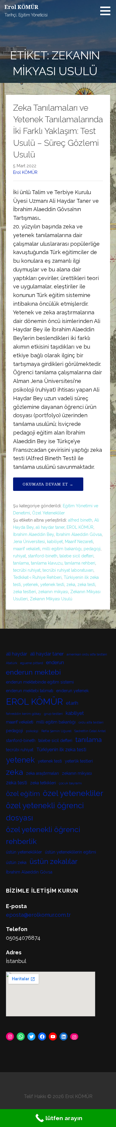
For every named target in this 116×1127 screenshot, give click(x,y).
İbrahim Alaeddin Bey (33, 534)
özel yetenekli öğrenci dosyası (45, 811)
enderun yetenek (72, 690)
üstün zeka (16, 862)
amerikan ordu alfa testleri (87, 654)
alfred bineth (80, 520)
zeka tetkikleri (43, 782)
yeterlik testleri (79, 761)
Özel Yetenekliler (48, 513)
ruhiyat (19, 556)
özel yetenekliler (73, 793)
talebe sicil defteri (76, 556)
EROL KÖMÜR (80, 527)
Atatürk (11, 663)
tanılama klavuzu (46, 563)
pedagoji (92, 548)
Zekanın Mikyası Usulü (51, 598)
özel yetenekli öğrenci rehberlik (43, 835)
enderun (55, 662)
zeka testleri (24, 591)
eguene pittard (31, 663)
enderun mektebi (33, 672)
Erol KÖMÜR (21, 7)
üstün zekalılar (53, 861)
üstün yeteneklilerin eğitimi (70, 852)
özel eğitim (23, 793)
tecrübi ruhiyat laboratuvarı (68, 570)
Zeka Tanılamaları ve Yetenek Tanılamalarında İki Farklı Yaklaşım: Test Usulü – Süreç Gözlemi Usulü (58, 131)
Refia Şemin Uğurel (56, 731)
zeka (70, 584)
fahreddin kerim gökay (23, 713)
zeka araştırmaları (42, 773)
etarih (72, 703)
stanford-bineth (42, 556)
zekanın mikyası (53, 591)
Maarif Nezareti (79, 541)
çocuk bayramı (70, 783)
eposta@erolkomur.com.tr (38, 915)
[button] (107, 10)
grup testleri (53, 713)
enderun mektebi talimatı (29, 690)
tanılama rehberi (80, 563)
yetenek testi (52, 584)
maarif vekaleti (26, 548)
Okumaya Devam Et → (48, 484)
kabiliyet (55, 541)
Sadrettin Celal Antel (90, 731)
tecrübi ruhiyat (26, 570)
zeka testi (86, 584)
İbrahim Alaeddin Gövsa (79, 534)
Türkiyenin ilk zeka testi (61, 749)
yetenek (30, 584)
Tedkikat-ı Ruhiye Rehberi (37, 577)
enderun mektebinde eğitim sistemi (40, 682)
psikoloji (32, 731)
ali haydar (16, 654)
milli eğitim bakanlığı (61, 548)
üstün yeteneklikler (24, 852)
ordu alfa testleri (91, 722)
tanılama (21, 563)
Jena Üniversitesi (29, 541)
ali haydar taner (50, 527)
